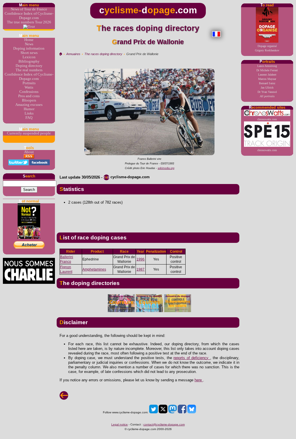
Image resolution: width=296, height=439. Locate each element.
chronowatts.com (267, 119)
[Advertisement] (148, 216)
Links (29, 113)
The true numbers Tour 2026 (29, 22)
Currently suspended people (29, 133)
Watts (29, 87)
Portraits (29, 83)
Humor (29, 109)
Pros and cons (29, 96)
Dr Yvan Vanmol (267, 91)
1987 (140, 269)
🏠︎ (60, 53)
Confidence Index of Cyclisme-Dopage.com (29, 16)
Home (29, 40)
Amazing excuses (28, 105)
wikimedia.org (166, 168)
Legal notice (119, 424)
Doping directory (29, 66)
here (199, 380)
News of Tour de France (29, 9)
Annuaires (73, 54)
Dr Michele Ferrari (267, 70)
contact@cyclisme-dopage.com (164, 424)
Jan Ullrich (267, 87)
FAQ (28, 118)
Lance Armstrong (267, 65)
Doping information (29, 48)
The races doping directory (103, 54)
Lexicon (29, 57)
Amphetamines (94, 269)
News (29, 44)
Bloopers (29, 100)
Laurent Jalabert (267, 74)
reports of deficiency (191, 358)
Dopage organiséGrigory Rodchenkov (267, 48)
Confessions (28, 92)
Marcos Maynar (267, 78)
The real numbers (29, 70)
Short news (29, 53)
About (29, 152)
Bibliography (29, 61)
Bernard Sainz (267, 83)
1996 (140, 259)
